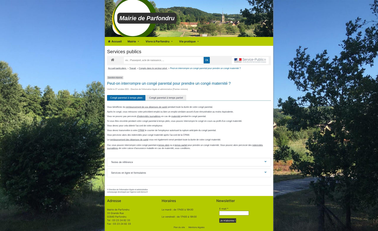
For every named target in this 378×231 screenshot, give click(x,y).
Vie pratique (187, 41)
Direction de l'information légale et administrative (128, 190)
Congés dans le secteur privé (153, 68)
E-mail (223, 208)
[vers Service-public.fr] (250, 60)
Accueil (116, 41)
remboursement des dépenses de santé (129, 139)
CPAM (141, 130)
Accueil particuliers (117, 68)
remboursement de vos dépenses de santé (146, 107)
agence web (135, 192)
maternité (175, 116)
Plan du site (179, 227)
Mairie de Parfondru (147, 18)
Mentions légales (196, 227)
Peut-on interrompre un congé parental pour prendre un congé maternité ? (205, 68)
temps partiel (181, 145)
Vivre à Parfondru (158, 41)
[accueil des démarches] (112, 59)
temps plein (163, 145)
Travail (132, 68)
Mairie (132, 41)
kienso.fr (144, 192)
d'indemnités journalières (149, 116)
